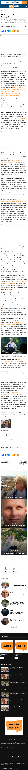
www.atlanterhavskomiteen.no (11, 62)
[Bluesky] (8, 31)
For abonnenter (14, 550)
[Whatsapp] (10, 31)
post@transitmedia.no (9, 747)
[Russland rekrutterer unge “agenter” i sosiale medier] (5, 612)
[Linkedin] (5, 31)
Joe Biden (16, 447)
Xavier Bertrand (8, 257)
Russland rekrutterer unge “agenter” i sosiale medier (16, 613)
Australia (6, 447)
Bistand (14, 495)
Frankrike (11, 447)
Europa (5, 10)
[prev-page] (2, 557)
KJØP (2, 657)
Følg (14, 567)
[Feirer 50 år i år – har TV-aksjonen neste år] (14, 513)
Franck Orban (5, 430)
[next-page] (4, 557)
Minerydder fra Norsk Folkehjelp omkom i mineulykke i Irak (22, 463)
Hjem (2, 10)
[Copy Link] (13, 31)
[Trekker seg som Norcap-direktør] (14, 485)
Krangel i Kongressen (5, 462)
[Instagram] (12, 757)
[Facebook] (2, 31)
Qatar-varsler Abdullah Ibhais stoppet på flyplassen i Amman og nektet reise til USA (18, 622)
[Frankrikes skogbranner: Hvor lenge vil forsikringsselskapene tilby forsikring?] (14, 541)
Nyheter (11, 610)
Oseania (11, 12)
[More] (18, 31)
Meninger (7, 12)
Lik (5, 567)
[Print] (15, 31)
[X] (19, 757)
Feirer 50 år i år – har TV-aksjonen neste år (14, 525)
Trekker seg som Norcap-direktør (14, 497)
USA (19, 447)
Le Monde (8, 289)
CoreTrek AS (7, 764)
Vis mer (13, 627)
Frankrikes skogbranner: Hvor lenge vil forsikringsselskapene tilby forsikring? (14, 552)
